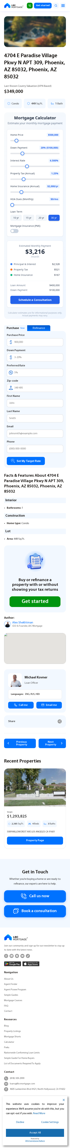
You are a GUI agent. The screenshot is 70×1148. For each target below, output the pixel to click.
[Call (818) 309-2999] (30, 5)
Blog (6, 1026)
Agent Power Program (15, 989)
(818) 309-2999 (17, 1078)
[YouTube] (22, 956)
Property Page (35, 840)
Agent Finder (10, 984)
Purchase (16, 328)
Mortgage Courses (13, 1000)
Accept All (35, 1132)
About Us (8, 979)
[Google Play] (12, 963)
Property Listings (12, 1031)
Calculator (9, 1042)
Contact (8, 1011)
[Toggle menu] (63, 5)
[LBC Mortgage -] (13, 5)
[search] (56, 5)
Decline (20, 1122)
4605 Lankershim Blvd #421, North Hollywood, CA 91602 (37, 1089)
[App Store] (30, 963)
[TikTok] (28, 956)
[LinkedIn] (12, 956)
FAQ (6, 1006)
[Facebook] (17, 956)
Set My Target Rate (29, 461)
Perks (6, 1047)
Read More (39, 1113)
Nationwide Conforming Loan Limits (22, 1053)
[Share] (60, 721)
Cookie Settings (50, 1122)
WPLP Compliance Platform (35, 1141)
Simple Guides (11, 995)
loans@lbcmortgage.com (22, 1084)
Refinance (39, 328)
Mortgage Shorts (12, 1036)
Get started (43, 5)
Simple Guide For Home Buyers (19, 1058)
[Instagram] (6, 956)
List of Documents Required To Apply (22, 1063)
